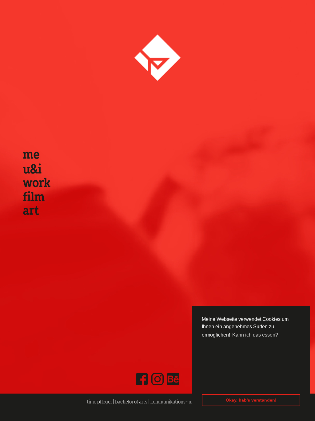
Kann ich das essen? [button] (255, 334)
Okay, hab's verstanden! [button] (251, 400)
